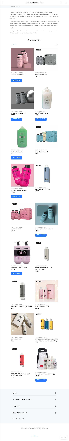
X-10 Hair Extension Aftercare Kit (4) (45, 374)
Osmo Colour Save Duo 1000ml (19, 268)
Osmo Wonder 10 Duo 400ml (18, 190)
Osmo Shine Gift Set (16, 229)
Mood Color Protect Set (42, 306)
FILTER (14, 44)
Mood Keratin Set (16, 339)
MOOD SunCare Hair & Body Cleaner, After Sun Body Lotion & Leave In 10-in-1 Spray (46, 340)
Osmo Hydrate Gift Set (41, 152)
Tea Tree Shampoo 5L (16, 152)
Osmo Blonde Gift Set (41, 75)
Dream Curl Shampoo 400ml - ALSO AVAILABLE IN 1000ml (20, 375)
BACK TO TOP (34, 437)
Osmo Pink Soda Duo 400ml (18, 75)
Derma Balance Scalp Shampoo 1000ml (21, 306)
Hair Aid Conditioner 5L (41, 113)
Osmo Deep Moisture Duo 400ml (44, 229)
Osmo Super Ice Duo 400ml (18, 113)
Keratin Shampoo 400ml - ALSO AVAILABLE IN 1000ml (43, 269)
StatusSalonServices (17, 73)
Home (12, 7)
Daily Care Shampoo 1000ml (42, 189)
